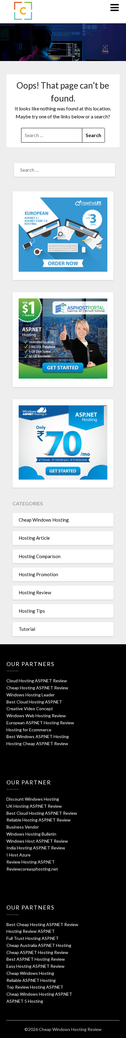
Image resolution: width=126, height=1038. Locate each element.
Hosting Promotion (38, 574)
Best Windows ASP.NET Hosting (37, 736)
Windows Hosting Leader (30, 694)
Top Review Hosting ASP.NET (34, 987)
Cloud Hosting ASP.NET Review (36, 680)
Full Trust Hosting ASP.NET (32, 938)
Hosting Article (34, 538)
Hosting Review (35, 592)
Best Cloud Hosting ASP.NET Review (41, 813)
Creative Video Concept (29, 708)
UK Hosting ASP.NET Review (34, 806)
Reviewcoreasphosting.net (32, 868)
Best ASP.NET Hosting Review (35, 959)
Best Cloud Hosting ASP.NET (34, 701)
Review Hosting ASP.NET (30, 861)
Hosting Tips (32, 611)
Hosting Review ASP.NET (30, 931)
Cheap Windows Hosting (44, 520)
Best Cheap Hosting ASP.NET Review (42, 924)
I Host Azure (18, 854)
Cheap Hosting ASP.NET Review (37, 687)
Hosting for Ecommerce (28, 729)
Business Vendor (22, 826)
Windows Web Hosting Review (36, 715)
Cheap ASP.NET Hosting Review (37, 952)
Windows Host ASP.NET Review (37, 841)
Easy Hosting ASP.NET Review (35, 966)
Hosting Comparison (40, 556)
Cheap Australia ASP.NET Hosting (38, 945)
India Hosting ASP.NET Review (35, 847)
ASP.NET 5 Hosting (24, 1001)
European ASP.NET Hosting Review (40, 722)
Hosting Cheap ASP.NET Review (37, 743)
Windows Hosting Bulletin (31, 834)
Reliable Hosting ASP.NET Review (38, 819)
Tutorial (27, 629)
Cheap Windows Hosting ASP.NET (39, 994)
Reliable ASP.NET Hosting (31, 980)
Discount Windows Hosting (32, 799)
